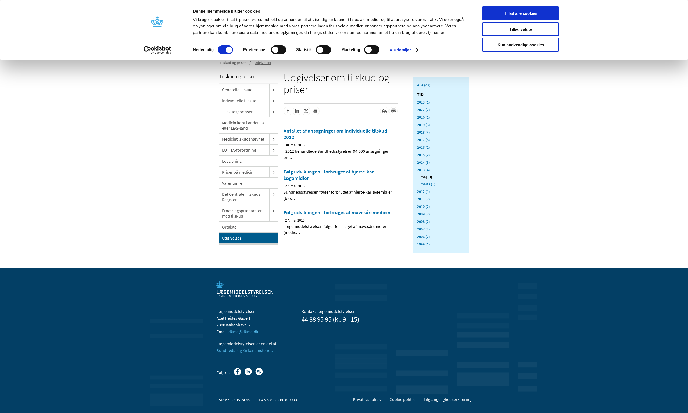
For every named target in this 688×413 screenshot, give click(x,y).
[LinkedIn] (249, 374)
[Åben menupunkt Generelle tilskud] (274, 89)
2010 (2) (423, 206)
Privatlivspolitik (367, 399)
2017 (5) (423, 139)
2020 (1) (423, 117)
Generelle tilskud (237, 89)
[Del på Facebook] (288, 111)
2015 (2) (423, 154)
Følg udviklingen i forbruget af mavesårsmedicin (337, 212)
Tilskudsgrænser (237, 111)
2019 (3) (423, 124)
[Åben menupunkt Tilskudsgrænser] (274, 111)
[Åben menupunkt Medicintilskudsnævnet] (274, 139)
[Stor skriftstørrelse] (384, 111)
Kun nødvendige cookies (520, 44)
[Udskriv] (393, 111)
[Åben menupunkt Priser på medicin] (274, 172)
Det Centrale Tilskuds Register (241, 196)
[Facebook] (238, 374)
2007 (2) (423, 229)
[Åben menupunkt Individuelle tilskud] (274, 100)
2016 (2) (423, 147)
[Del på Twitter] (306, 111)
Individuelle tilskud (239, 100)
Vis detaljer (400, 50)
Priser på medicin (237, 172)
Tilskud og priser (232, 62)
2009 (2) (423, 214)
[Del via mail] (315, 111)
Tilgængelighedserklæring (447, 399)
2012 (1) (423, 191)
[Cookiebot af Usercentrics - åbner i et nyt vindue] (157, 50)
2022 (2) (423, 109)
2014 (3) (423, 162)
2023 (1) (423, 102)
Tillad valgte (520, 29)
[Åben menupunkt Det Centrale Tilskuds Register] (274, 194)
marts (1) (428, 183)
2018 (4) (423, 132)
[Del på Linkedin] (297, 111)
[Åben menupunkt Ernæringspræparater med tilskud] (274, 210)
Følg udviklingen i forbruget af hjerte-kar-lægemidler (329, 174)
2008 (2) (423, 221)
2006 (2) (423, 236)
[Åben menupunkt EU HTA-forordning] (274, 150)
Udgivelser (263, 62)
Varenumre (232, 183)
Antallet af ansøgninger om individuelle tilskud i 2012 (337, 133)
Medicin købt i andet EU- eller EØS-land (244, 125)
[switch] (278, 49)
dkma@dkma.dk (243, 331)
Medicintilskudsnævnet (243, 139)
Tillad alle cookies (520, 13)
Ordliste (229, 227)
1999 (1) (423, 244)
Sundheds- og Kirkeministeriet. (245, 350)
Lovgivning (232, 161)
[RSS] (259, 374)
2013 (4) (423, 170)
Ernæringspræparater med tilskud (242, 213)
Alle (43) (424, 85)
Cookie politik (402, 399)
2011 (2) (423, 199)
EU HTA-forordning (239, 150)
